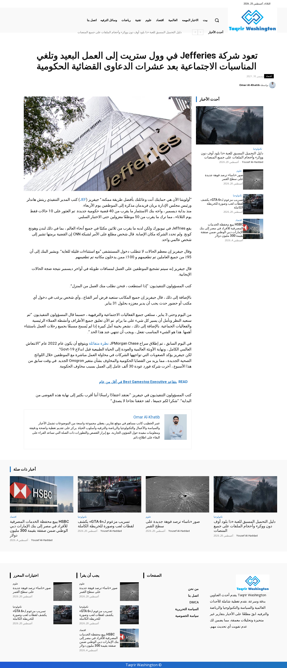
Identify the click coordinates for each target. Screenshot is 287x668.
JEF (83, 199)
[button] (216, 20)
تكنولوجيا (257, 148)
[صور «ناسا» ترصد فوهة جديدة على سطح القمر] (253, 179)
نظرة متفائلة (98, 343)
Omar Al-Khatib (249, 85)
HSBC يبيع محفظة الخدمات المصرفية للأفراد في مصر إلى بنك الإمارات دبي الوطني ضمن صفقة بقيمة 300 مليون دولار (221, 230)
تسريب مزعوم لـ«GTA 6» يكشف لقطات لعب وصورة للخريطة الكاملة (222, 203)
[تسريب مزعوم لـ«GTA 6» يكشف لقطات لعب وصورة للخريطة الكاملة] (253, 204)
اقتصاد (269, 76)
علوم (239, 170)
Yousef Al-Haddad (252, 162)
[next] (195, 32)
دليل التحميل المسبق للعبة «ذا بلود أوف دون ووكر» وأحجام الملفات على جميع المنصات (130, 32)
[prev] (200, 32)
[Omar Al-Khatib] (273, 85)
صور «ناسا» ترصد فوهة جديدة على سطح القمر (224, 177)
